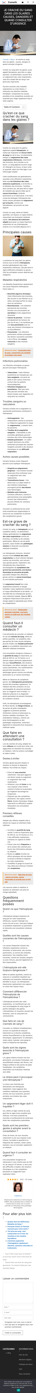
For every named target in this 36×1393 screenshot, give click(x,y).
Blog (9, 1353)
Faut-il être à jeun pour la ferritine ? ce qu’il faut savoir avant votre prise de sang (17, 1257)
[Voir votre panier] (22, 2)
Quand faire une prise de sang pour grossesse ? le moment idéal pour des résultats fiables (17, 1265)
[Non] (34, 1386)
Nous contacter (24, 1374)
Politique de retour (26, 1364)
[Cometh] (4, 2)
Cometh (12, 2)
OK (18, 1390)
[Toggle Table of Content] (23, 107)
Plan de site (23, 1355)
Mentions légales (25, 1359)
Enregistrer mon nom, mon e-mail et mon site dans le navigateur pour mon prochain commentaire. (19, 1324)
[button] (28, 2)
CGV (20, 1369)
